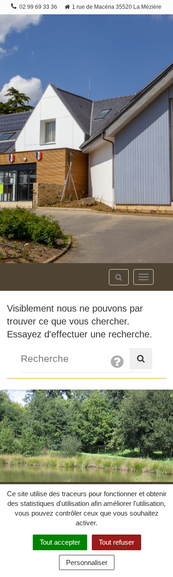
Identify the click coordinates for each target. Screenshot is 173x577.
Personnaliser (86, 562)
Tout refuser (116, 542)
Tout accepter (60, 542)
